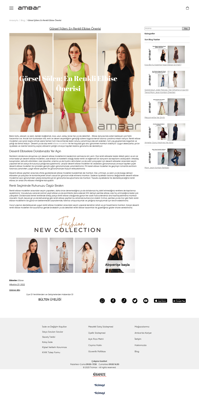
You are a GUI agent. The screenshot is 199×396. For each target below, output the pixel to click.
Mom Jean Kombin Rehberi (157, 168)
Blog (137, 351)
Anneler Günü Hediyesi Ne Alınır (159, 143)
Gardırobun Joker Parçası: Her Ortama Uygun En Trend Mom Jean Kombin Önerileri (166, 91)
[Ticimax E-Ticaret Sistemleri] (99, 393)
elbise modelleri (60, 144)
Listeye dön (14, 290)
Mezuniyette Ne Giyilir (155, 118)
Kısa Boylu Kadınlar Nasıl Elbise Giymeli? (163, 65)
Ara (185, 28)
